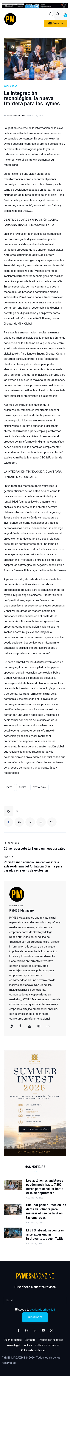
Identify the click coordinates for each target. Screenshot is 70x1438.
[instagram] (27, 1330)
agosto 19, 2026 (34, 1198)
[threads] (11, 1026)
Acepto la (36, 1309)
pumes (22, 787)
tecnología (39, 787)
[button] (11, 811)
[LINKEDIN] (19, 822)
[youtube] (30, 1026)
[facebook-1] (19, 1330)
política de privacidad (42, 1309)
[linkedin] (48, 1026)
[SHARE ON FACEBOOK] (8, 822)
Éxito (9, 787)
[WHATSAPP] (30, 822)
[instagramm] (39, 1026)
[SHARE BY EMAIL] (41, 822)
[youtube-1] (43, 1330)
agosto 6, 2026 (34, 1243)
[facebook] (20, 1026)
